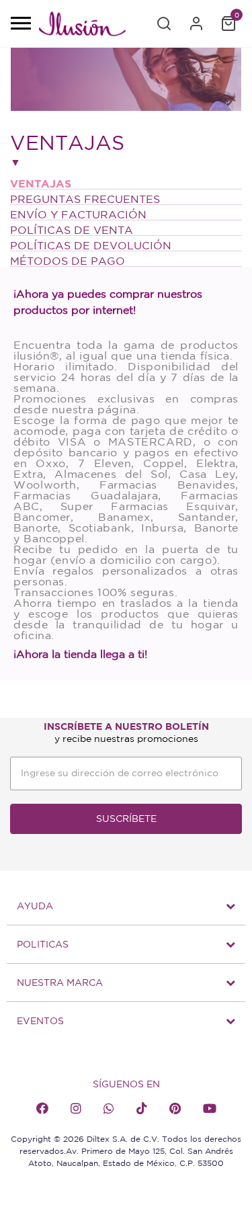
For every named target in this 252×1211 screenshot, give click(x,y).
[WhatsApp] (108, 1108)
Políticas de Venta (71, 230)
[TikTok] (141, 1108)
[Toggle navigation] (20, 24)
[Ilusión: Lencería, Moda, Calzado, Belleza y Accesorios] (82, 26)
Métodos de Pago (67, 261)
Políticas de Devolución (90, 245)
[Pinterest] (175, 1108)
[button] (164, 23)
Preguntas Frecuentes (85, 199)
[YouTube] (209, 1108)
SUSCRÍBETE (126, 818)
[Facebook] (42, 1108)
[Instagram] (76, 1108)
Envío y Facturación (78, 214)
